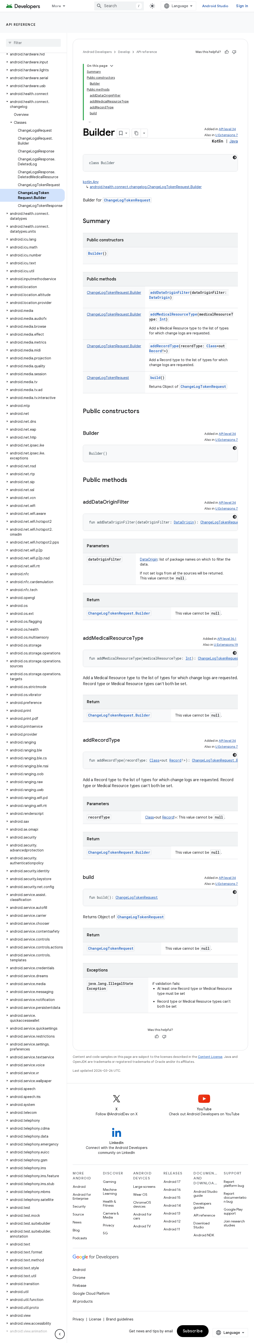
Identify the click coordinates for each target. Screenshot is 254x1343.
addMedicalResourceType (173, 314)
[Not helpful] (234, 52)
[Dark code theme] (235, 157)
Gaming (109, 1181)
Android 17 (172, 1181)
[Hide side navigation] (60, 1334)
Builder (95, 253)
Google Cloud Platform (91, 1293)
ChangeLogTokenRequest (127, 200)
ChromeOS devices (142, 1204)
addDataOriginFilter (170, 292)
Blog (76, 1230)
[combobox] (119, 5)
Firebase (79, 1285)
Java (233, 141)
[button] (32, 54)
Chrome (79, 1277)
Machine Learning (110, 1191)
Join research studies (234, 1223)
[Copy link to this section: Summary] (115, 221)
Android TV (142, 1226)
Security (79, 1206)
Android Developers (97, 52)
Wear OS (140, 1194)
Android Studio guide (205, 1193)
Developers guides (202, 1205)
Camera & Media (111, 1215)
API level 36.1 (226, 639)
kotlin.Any (91, 182)
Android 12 (172, 1221)
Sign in (242, 6)
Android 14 (172, 1205)
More (56, 6)
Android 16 (172, 1189)
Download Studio (201, 1225)
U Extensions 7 (226, 135)
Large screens (144, 1186)
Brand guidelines (119, 1319)
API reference (21, 24)
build (155, 377)
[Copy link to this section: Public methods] (132, 480)
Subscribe (193, 1331)
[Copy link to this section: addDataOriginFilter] (134, 502)
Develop (124, 52)
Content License (210, 1057)
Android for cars (142, 1216)
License (95, 1319)
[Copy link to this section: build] (99, 878)
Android (79, 1186)
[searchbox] (33, 43)
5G (105, 1233)
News (77, 1222)
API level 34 (227, 129)
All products (83, 1301)
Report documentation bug (235, 1197)
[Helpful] (226, 52)
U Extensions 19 (226, 645)
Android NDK (203, 1235)
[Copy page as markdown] (136, 133)
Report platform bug (234, 1183)
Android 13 (171, 1213)
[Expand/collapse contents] (112, 66)
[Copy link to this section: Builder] (104, 434)
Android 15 (172, 1197)
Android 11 (171, 1229)
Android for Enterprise (82, 1196)
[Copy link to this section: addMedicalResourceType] (148, 639)
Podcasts (80, 1238)
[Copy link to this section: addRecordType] (125, 741)
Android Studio (215, 6)
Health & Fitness (109, 1203)
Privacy (108, 1225)
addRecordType (164, 346)
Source (78, 1214)
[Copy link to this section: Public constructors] (144, 412)
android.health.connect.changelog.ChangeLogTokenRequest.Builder (146, 187)
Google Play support (233, 1211)
